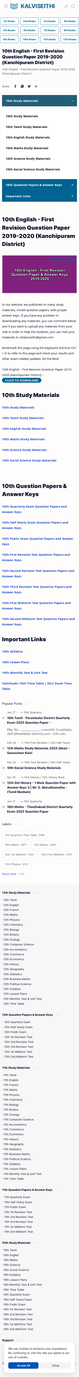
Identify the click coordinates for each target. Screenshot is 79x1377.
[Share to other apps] (36, 86)
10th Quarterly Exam (16, 1294)
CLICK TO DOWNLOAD (21, 380)
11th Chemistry (13, 1099)
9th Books (9, 39)
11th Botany (11, 1109)
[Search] (73, 6)
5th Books (9, 30)
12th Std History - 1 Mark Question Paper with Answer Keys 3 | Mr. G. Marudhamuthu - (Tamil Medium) (41, 787)
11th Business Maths (16, 1154)
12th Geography (13, 969)
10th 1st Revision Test (17, 1309)
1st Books (9, 21)
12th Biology (11, 929)
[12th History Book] (53, 777)
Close (55, 1365)
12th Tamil (10, 900)
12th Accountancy (15, 949)
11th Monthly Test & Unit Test (22, 1173)
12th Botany (11, 934)
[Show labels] (14, 874)
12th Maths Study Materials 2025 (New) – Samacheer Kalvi (38, 750)
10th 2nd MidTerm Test (18, 1329)
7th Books (50, 30)
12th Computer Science (18, 944)
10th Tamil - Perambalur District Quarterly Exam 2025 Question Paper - (38, 720)
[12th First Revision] (36, 742)
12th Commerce (13, 954)
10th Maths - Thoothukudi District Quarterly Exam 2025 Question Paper (40, 809)
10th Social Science (16, 1269)
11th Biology (11, 1104)
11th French (10, 1085)
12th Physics (11, 919)
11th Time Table (13, 1178)
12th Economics (13, 959)
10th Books (29, 39)
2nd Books (29, 21)
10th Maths (10, 1260)
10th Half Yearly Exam (17, 1299)
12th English (11, 905)
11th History (11, 1139)
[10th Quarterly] (33, 712)
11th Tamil (9, 1075)
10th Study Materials (22, 116)
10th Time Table (13, 1289)
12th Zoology (11, 939)
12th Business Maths (16, 979)
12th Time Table (13, 1003)
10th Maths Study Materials (27, 148)
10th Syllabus (12, 651)
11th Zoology (11, 1114)
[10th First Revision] (36, 762)
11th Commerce (13, 1129)
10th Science (11, 1264)
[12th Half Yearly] (60, 742)
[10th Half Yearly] (60, 762)
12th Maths (10, 914)
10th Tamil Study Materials (26, 127)
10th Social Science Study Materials (33, 169)
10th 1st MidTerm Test (17, 1324)
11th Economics (13, 1134)
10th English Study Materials (28, 137)
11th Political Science (17, 1159)
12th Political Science (17, 984)
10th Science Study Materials (28, 158)
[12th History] (32, 777)
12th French (11, 909)
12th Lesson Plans (15, 993)
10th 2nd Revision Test (18, 1314)
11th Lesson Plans (15, 1168)
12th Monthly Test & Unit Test (22, 998)
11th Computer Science (18, 1119)
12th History (11, 964)
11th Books (49, 39)
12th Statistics (12, 974)
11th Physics (11, 1094)
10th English (11, 1255)
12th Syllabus (12, 989)
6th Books (29, 30)
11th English (10, 1080)
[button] (66, 6)
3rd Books (50, 21)
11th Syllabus (11, 1164)
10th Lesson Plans (15, 662)
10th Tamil (10, 1250)
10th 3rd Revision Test (17, 1319)
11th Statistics (12, 1149)
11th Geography (13, 1144)
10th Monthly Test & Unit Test (25, 673)
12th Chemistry (13, 924)
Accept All (23, 1365)
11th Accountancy (15, 1124)
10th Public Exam (14, 1304)
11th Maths (10, 1089)
